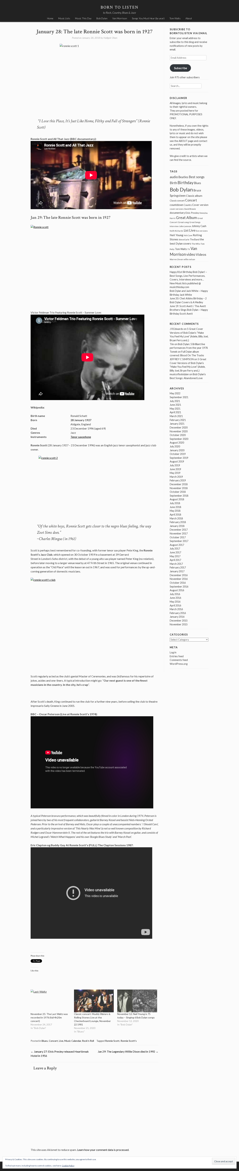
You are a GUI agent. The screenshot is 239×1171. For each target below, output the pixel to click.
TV (188, 249)
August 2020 (177, 442)
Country (188, 205)
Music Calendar (72, 1040)
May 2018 (175, 510)
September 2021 (179, 397)
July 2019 (175, 465)
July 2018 (175, 503)
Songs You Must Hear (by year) (148, 18)
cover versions (177, 209)
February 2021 (178, 419)
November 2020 (179, 431)
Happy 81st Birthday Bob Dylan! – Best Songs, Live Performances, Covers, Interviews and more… (188, 275)
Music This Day (83, 18)
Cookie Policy (68, 1165)
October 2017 (178, 537)
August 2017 (177, 544)
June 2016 (175, 597)
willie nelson (189, 259)
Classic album (194, 195)
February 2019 (178, 480)
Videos (201, 254)
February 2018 (178, 522)
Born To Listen (120, 7)
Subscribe (180, 68)
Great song (183, 222)
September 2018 (179, 495)
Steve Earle (184, 239)
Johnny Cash (199, 226)
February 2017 (178, 567)
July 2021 (175, 401)
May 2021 (175, 408)
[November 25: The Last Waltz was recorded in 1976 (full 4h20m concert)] (51, 1001)
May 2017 (175, 556)
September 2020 (179, 438)
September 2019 (179, 457)
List (186, 230)
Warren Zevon (176, 259)
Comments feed (179, 659)
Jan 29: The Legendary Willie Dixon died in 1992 (128, 1051)
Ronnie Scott (112, 1040)
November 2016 (179, 578)
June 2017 (175, 552)
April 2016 (175, 605)
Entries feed (177, 656)
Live (61, 1040)
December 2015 (179, 620)
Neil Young (176, 235)
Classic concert (177, 200)
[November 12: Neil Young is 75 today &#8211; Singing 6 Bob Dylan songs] (137, 1001)
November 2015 (179, 624)
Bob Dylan (101, 18)
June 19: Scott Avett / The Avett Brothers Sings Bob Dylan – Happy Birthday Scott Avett (189, 310)
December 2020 (179, 427)
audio (174, 177)
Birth (173, 183)
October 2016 (178, 582)
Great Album (186, 217)
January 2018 (177, 525)
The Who (196, 243)
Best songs (196, 177)
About (188, 18)
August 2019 (177, 461)
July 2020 (175, 446)
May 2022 (175, 393)
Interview (174, 226)
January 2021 (177, 423)
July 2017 (175, 548)
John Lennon (185, 226)
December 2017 (179, 529)
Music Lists (64, 18)
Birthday (186, 182)
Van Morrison (119, 18)
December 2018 (179, 484)
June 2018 (175, 507)
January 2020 (177, 450)
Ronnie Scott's (129, 1040)
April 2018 (175, 514)
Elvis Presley (192, 212)
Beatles (183, 177)
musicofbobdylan (179, 374)
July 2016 (175, 594)
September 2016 (179, 586)
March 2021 (176, 416)
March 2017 (176, 563)
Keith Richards (176, 231)
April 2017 (175, 559)
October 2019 (178, 453)
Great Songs (195, 222)
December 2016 (179, 575)
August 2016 (177, 590)
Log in (173, 652)
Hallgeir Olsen (110, 37)
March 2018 (176, 518)
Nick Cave (188, 235)
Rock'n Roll (88, 1040)
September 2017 (179, 541)
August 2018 (177, 499)
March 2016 (176, 609)
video (190, 254)
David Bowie (190, 209)
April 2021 (175, 412)
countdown (176, 204)
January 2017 (177, 571)
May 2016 (175, 601)
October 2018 (178, 491)
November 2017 (179, 533)
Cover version (200, 204)
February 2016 (178, 613)
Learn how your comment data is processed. (103, 1149)
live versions (202, 231)
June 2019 (175, 469)
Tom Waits (175, 18)
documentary (177, 212)
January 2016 (177, 616)
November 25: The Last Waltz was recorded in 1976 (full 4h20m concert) (49, 1017)
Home (50, 18)
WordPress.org (179, 663)
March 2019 (176, 476)
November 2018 (179, 488)
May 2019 (175, 472)
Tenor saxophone (81, 436)
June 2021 (175, 404)
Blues (45, 1040)
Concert (53, 1040)
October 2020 (178, 435)
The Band (194, 239)
